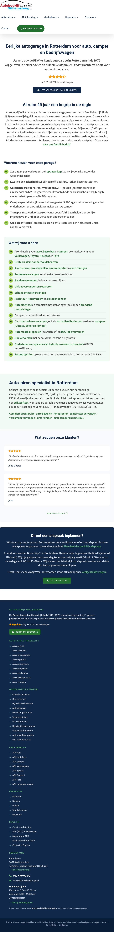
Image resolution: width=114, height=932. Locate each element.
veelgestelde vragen (94, 572)
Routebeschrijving (19, 869)
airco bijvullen (39, 268)
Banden (14, 801)
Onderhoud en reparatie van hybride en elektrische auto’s (49, 344)
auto (39, 251)
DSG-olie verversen (73, 331)
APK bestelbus (17, 757)
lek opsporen (61, 413)
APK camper (16, 761)
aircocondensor (56, 298)
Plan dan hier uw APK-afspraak (82, 546)
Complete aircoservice (21, 413)
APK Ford (15, 779)
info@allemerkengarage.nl (26, 880)
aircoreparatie (57, 268)
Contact (104, 922)
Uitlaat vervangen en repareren (33, 286)
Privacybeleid (52, 925)
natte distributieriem (69, 321)
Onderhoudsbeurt (19, 694)
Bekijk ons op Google (26, 632)
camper (63, 251)
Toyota (34, 255)
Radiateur (15, 814)
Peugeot (45, 255)
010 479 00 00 (21, 875)
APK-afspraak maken (21, 784)
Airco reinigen (17, 682)
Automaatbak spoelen (28, 331)
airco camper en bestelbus (69, 417)
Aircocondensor (18, 668)
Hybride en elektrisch (21, 703)
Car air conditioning (20, 827)
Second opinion (24, 354)
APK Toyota (16, 770)
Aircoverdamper (18, 673)
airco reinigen (78, 268)
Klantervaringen (74, 922)
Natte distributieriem (21, 730)
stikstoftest (21, 402)
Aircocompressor (19, 664)
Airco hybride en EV (20, 677)
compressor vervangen (83, 413)
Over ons (62, 922)
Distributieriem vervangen (31, 321)
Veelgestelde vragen (90, 922)
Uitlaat (14, 805)
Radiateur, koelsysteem (29, 298)
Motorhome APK (19, 836)
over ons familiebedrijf (56, 144)
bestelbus (49, 251)
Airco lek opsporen (19, 655)
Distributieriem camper (22, 726)
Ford (56, 255)
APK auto (15, 752)
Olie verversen (23, 338)
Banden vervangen (26, 280)
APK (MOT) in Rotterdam (23, 831)
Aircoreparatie (17, 659)
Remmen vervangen (27, 274)
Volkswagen (22, 255)
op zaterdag (54, 171)
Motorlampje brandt (20, 712)
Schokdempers (18, 810)
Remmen (15, 796)
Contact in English (19, 845)
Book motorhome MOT (22, 840)
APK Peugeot (17, 775)
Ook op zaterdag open (21, 902)
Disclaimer (63, 925)
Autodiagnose (23, 305)
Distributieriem (18, 721)
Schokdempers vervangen (30, 292)
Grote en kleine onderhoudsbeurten (36, 262)
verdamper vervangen (22, 417)
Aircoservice (22, 268)
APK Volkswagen (19, 766)
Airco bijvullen (17, 650)
